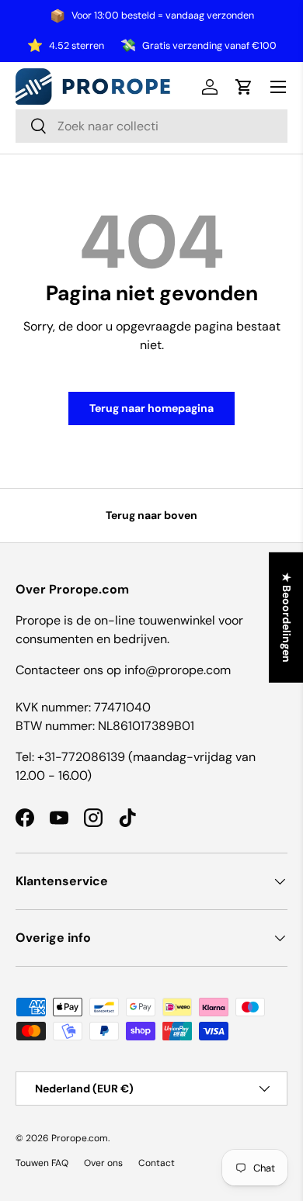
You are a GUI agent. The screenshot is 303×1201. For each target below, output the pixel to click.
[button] (244, 87)
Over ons (103, 1163)
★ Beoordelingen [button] (287, 618)
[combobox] (151, 126)
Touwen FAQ (42, 1163)
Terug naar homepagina (151, 408)
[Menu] (278, 87)
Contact (156, 1163)
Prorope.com (79, 1138)
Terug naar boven (151, 515)
